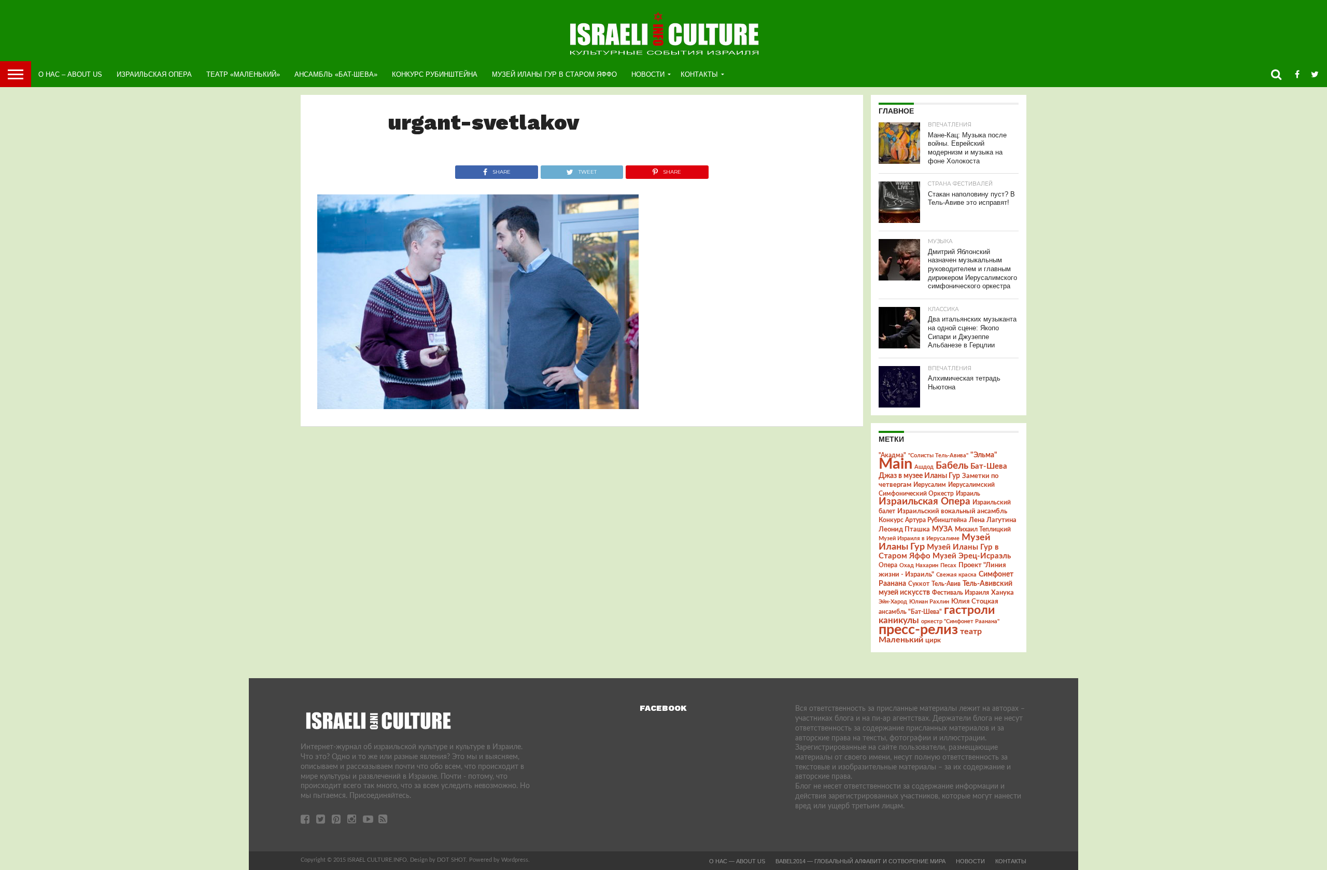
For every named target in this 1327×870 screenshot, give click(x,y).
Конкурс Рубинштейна (434, 74)
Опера (888, 565)
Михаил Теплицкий (983, 529)
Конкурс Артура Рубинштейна (923, 520)
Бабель (952, 465)
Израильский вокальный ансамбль (952, 511)
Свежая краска (956, 575)
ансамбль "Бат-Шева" (910, 612)
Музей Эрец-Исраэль (972, 556)
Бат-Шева (988, 466)
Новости (648, 74)
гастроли (969, 610)
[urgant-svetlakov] (478, 406)
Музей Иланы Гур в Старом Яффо (554, 74)
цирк (933, 640)
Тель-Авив (946, 584)
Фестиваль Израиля (960, 593)
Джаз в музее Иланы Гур (919, 476)
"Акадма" (892, 455)
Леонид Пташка (904, 529)
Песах (948, 565)
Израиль (968, 493)
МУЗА (942, 529)
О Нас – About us (70, 74)
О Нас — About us (737, 861)
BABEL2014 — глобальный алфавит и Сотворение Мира (860, 861)
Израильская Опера (154, 74)
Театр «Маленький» (243, 74)
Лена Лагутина (993, 520)
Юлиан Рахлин (929, 602)
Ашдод (924, 467)
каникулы (899, 620)
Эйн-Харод (893, 602)
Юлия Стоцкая (974, 601)
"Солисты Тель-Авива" (938, 455)
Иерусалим (929, 485)
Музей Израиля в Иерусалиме (919, 538)
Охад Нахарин (918, 565)
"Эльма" (983, 455)
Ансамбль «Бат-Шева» (335, 74)
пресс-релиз (918, 630)
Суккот (918, 584)
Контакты (699, 74)
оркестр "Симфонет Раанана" (960, 621)
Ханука (1002, 593)
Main (895, 464)
